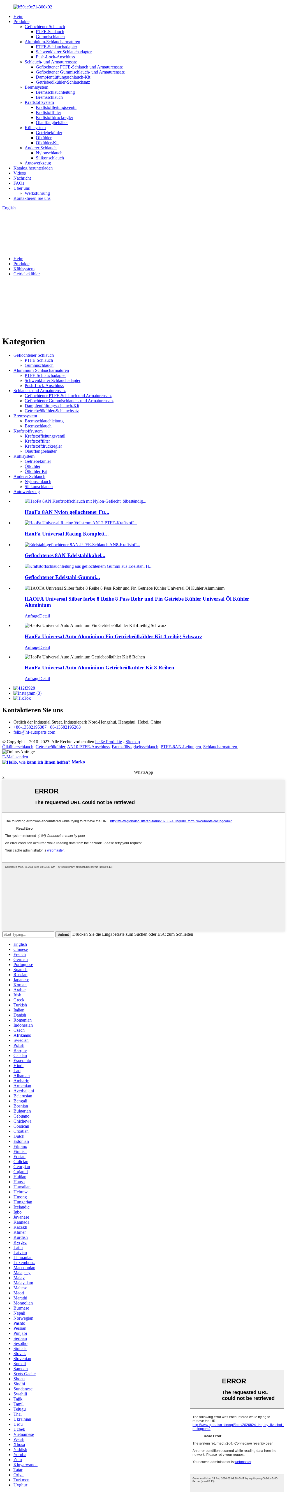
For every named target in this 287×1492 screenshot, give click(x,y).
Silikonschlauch (50, 157)
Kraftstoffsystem (39, 102)
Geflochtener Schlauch (45, 26)
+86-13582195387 (30, 727)
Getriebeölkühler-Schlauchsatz (63, 82)
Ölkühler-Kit (47, 142)
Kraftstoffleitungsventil (56, 107)
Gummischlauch (50, 36)
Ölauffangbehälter (52, 122)
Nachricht (22, 178)
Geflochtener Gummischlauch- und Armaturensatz (80, 72)
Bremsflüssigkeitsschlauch (135, 746)
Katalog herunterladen (33, 168)
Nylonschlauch (49, 152)
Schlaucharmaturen (220, 746)
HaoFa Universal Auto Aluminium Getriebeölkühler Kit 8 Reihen (99, 668)
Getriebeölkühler (50, 746)
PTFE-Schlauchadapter (56, 46)
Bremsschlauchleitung (55, 92)
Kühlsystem (35, 127)
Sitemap (133, 741)
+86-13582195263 (64, 727)
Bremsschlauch (49, 97)
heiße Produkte (108, 741)
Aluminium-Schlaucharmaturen (52, 41)
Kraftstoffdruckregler (54, 117)
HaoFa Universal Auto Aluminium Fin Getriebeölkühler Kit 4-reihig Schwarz (113, 636)
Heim (18, 16)
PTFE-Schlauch (50, 31)
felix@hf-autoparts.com (34, 732)
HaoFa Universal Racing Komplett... (67, 534)
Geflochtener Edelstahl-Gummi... (62, 577)
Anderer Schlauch (41, 147)
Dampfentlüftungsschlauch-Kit (63, 77)
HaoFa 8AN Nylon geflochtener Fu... (67, 512)
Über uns (21, 188)
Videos (19, 173)
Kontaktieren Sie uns (31, 198)
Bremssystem (36, 87)
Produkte (21, 21)
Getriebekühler (49, 132)
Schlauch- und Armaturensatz (51, 62)
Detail (44, 616)
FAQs (18, 183)
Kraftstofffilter (48, 112)
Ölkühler (44, 137)
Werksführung (37, 193)
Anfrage (32, 616)
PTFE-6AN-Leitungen (181, 746)
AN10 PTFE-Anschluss (88, 746)
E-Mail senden (15, 756)
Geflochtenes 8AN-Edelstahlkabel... (65, 555)
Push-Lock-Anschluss (55, 56)
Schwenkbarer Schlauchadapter (64, 51)
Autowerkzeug (38, 163)
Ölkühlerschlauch (17, 746)
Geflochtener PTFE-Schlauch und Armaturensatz (79, 67)
